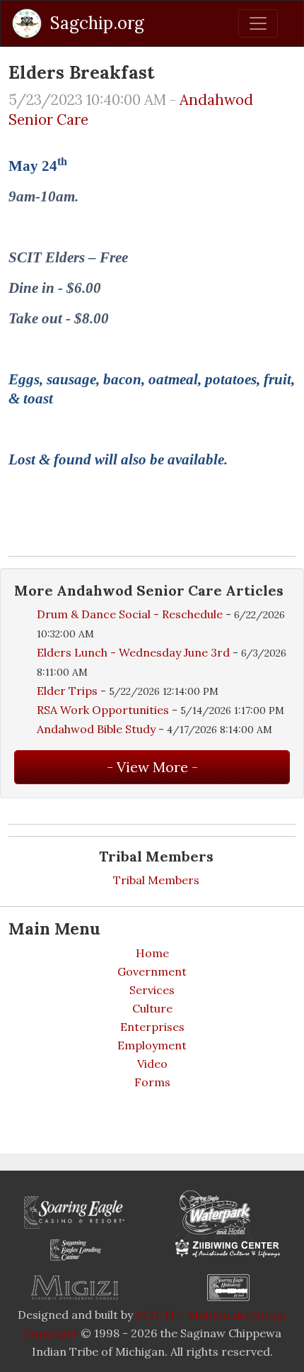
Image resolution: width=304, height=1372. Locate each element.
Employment (152, 1045)
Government (152, 971)
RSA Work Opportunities (103, 710)
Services (152, 990)
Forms (152, 1082)
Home (152, 953)
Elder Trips (67, 691)
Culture (152, 1008)
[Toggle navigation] (258, 23)
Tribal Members (156, 880)
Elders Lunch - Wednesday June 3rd (135, 652)
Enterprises (152, 1027)
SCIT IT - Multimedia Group (211, 1314)
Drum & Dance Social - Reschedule (130, 614)
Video (152, 1063)
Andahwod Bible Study (96, 729)
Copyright (50, 1333)
